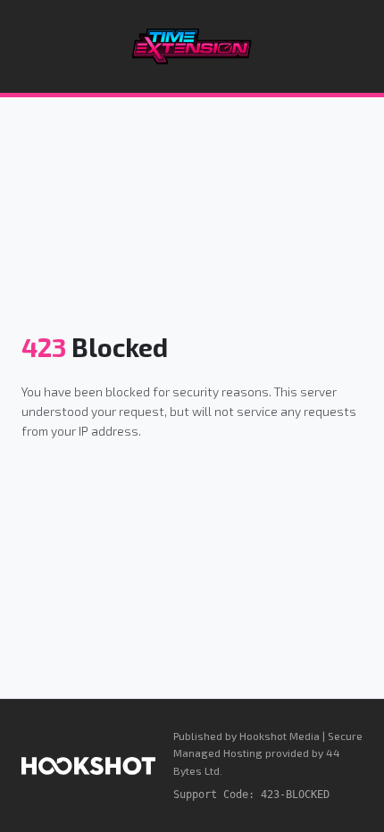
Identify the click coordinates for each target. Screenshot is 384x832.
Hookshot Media (279, 735)
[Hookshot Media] (88, 766)
